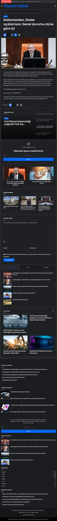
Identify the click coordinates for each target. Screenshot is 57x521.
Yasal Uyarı (46, 519)
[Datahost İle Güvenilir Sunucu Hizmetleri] (42, 342)
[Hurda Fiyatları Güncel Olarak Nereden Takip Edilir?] (15, 342)
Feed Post (42, 510)
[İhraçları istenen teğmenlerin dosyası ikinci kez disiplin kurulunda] (7, 288)
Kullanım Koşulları (39, 519)
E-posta (5, 248)
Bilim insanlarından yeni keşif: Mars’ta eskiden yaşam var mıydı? (27, 398)
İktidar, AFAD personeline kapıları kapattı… (24, 293)
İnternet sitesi (33, 248)
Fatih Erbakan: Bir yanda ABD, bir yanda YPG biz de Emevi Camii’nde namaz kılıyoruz (32, 440)
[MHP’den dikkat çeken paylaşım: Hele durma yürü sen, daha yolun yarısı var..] (28, 200)
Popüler (10, 267)
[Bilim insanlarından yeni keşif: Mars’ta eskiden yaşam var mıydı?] (5, 400)
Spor (3, 481)
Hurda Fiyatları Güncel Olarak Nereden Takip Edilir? (14, 352)
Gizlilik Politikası (22, 519)
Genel (11, 13)
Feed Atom (36, 510)
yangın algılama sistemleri (28, 514)
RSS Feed (21, 510)
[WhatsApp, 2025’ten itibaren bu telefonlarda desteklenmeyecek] (5, 414)
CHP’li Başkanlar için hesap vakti (10, 207)
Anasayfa (6, 13)
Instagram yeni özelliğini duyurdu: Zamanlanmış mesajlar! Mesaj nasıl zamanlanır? (32, 405)
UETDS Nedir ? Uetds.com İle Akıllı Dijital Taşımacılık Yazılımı (14, 331)
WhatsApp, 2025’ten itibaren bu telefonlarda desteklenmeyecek (28, 412)
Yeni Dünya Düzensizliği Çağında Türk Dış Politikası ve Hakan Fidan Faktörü (29, 1)
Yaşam (3, 486)
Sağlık (3, 479)
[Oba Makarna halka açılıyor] (7, 302)
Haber (3, 476)
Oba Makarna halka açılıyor (20, 299)
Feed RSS (31, 510)
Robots (26, 510)
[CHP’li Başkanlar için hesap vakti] (11, 200)
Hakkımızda (11, 519)
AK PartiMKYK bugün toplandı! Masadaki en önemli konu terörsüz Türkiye (44, 208)
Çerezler (29, 519)
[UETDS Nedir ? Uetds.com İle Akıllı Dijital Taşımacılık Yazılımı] (15, 321)
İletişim (16, 519)
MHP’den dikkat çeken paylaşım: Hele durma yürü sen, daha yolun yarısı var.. (28, 208)
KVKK (32, 519)
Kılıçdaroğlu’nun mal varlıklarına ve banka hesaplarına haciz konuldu (31, 279)
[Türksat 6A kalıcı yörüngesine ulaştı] (5, 394)
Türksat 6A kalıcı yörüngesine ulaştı (20, 392)
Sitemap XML (15, 510)
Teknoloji (4, 483)
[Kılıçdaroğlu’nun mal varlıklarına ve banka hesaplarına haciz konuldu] (7, 282)
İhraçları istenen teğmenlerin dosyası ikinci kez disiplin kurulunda (30, 286)
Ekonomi (4, 472)
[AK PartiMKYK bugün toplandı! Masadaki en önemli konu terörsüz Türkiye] (46, 200)
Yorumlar (46, 267)
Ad (4, 241)
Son (28, 267)
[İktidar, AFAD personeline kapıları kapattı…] (7, 295)
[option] (28, 124)
